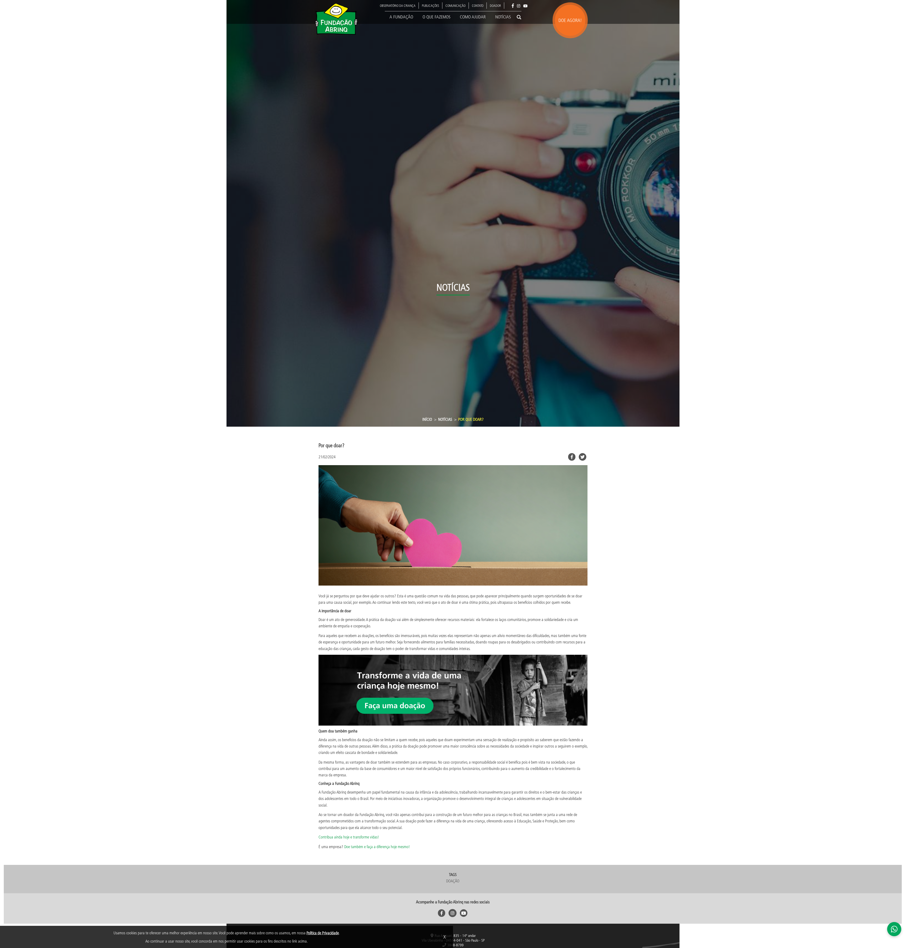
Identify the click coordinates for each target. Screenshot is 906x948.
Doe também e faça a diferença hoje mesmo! (377, 846)
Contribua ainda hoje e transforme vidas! (349, 836)
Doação (452, 880)
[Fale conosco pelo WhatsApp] (894, 929)
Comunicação (455, 6)
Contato (477, 6)
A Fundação (401, 17)
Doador (495, 6)
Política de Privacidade (322, 932)
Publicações (430, 6)
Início (427, 419)
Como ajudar (473, 17)
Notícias (503, 17)
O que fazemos (436, 17)
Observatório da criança (397, 6)
